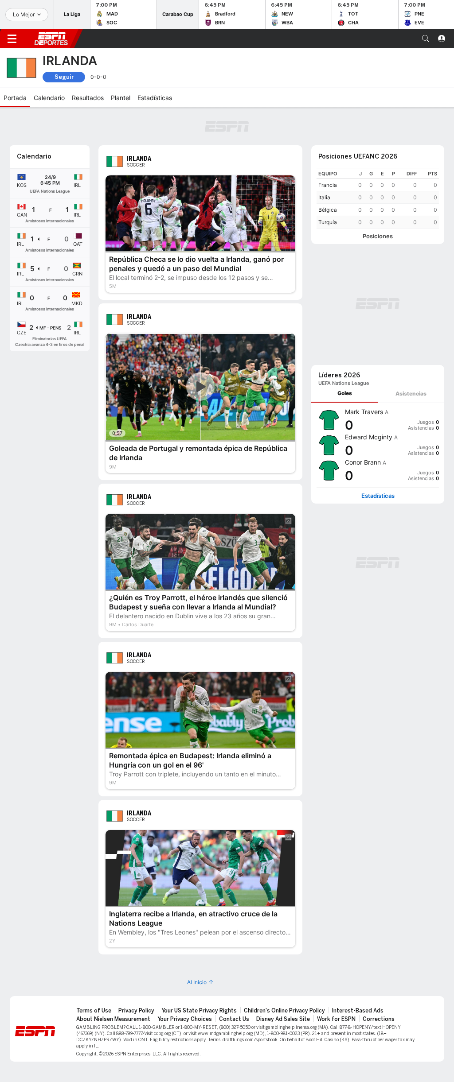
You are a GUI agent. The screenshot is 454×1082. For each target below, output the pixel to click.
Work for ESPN (336, 1019)
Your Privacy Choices (184, 1019)
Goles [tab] (344, 393)
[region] (378, 198)
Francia (327, 185)
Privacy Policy (136, 1011)
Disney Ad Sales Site (283, 1019)
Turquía (327, 222)
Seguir (64, 77)
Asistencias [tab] (411, 393)
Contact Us (234, 1019)
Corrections (379, 1019)
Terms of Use (93, 1011)
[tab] (344, 393)
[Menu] (12, 38)
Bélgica (327, 209)
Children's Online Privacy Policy (284, 1011)
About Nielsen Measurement (113, 1019)
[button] (425, 38)
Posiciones (378, 236)
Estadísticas (378, 496)
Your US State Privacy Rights (199, 1011)
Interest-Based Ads (358, 1011)
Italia (324, 197)
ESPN (51, 38)
